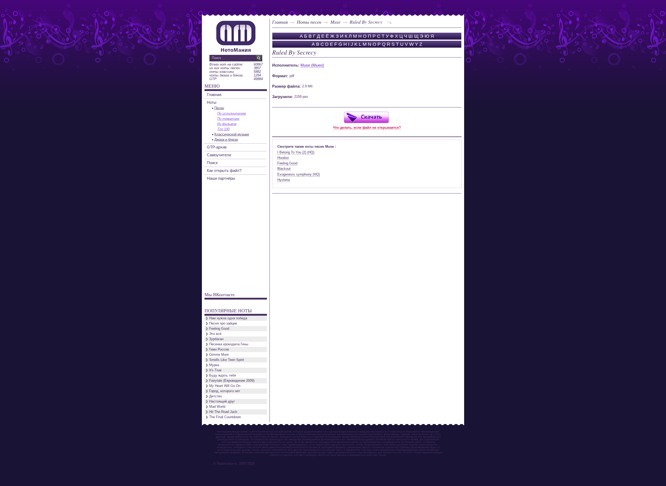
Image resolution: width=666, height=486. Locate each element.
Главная (280, 22)
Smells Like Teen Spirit (226, 360)
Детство (215, 396)
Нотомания (235, 35)
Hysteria (283, 180)
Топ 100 (223, 129)
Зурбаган (216, 339)
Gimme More (219, 355)
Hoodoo (283, 158)
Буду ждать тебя (222, 375)
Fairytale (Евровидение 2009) (231, 381)
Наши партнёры (221, 178)
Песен (219, 108)
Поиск (212, 162)
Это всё (215, 334)
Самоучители (219, 155)
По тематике (228, 119)
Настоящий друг (222, 401)
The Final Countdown (225, 417)
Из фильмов (226, 124)
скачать (366, 117)
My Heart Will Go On (224, 386)
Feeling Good (287, 163)
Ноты (211, 102)
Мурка (214, 365)
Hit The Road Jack (223, 412)
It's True (215, 370)
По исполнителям (231, 113)
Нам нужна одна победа (228, 318)
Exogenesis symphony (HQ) (298, 174)
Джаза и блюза (226, 139)
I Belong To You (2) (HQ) (295, 152)
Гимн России (219, 349)
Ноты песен (309, 22)
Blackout (284, 169)
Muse (335, 22)
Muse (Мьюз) (312, 65)
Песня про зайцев (223, 323)
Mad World (217, 407)
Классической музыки (231, 134)
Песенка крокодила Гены (228, 344)
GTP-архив (217, 147)
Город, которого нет (224, 391)
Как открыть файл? (224, 170)
